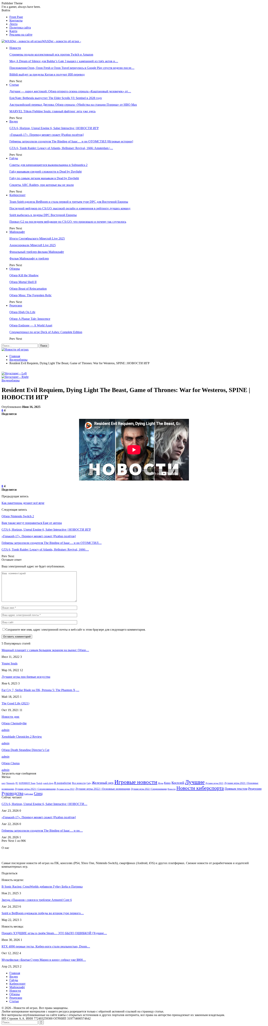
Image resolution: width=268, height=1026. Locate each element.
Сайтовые (28, 794)
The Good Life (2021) (15, 703)
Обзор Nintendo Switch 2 (18, 516)
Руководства (12, 793)
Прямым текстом (236, 789)
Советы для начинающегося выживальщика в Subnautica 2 (48, 165)
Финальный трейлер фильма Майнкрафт (36, 251)
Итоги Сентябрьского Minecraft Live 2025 (37, 238)
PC (16, 783)
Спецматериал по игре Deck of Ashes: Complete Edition (45, 332)
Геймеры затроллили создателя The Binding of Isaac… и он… (42, 830)
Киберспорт (17, 195)
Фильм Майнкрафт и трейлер (29, 258)
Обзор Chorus (11, 763)
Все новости (79, 783)
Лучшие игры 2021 (214, 783)
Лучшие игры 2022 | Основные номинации (102, 788)
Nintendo (10, 783)
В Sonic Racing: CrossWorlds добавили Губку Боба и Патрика (42, 886)
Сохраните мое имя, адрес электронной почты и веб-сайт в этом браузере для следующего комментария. (75, 629)
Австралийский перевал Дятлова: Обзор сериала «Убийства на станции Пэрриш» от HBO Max (73, 104)
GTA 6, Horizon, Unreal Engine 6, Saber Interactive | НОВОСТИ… (44, 804)
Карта (13, 31)
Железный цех (103, 783)
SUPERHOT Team (27, 783)
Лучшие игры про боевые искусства (26, 676)
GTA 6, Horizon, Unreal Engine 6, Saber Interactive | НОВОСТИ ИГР (54, 128)
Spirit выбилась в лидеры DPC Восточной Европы (43, 215)
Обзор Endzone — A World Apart (30, 325)
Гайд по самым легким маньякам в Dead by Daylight (44, 178)
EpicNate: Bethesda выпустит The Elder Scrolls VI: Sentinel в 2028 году (55, 98)
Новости (15, 48)
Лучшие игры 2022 (66, 789)
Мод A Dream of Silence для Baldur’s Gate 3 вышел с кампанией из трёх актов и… (63, 61)
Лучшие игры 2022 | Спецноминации (149, 789)
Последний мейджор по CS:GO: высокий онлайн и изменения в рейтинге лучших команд (69, 208)
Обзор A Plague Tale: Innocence (29, 318)
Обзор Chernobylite (14, 723)
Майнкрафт (17, 232)
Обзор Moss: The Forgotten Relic (30, 295)
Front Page (16, 17)
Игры (160, 783)
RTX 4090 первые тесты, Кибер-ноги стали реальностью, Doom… (46, 946)
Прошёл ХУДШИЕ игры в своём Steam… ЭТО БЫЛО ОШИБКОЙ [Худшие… (54, 933)
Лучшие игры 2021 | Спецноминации (35, 788)
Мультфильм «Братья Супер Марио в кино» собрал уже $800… (44, 959)
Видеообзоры (11, 380)
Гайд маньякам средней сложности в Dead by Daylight (45, 171)
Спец (38, 793)
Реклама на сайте (20, 34)
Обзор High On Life (22, 312)
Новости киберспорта (200, 788)
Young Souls (9, 663)
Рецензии (15, 305)
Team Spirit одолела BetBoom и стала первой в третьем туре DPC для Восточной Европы (68, 201)
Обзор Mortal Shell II (22, 282)
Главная (14, 973)
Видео (13, 121)
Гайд (89, 783)
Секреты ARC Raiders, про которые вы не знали (41, 185)
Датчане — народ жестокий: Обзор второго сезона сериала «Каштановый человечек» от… (70, 91)
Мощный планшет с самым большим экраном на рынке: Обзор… (45, 650)
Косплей (177, 783)
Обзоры (14, 268)
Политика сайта (20, 27)
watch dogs (48, 783)
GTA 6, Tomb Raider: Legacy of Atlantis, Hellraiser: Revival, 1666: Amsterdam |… (61, 148)
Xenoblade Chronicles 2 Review (22, 736)
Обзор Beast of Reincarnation (28, 288)
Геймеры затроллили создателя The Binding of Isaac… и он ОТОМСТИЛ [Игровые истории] (71, 141)
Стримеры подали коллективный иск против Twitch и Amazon (51, 54)
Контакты (16, 20)
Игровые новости (135, 782)
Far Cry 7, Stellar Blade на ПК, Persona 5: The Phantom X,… (40, 690)
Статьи (14, 84)
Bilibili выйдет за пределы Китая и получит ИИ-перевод (47, 74)
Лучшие (195, 782)
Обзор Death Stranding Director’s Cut (25, 750)
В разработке (62, 782)
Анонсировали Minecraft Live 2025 (32, 245)
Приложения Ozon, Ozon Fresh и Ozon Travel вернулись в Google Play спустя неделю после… (71, 67)
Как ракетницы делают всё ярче (23, 503)
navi (3, 783)
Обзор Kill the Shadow (24, 275)
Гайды (13, 158)
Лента (13, 24)
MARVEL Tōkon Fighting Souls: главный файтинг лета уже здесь (52, 111)
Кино (167, 782)
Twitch (39, 783)
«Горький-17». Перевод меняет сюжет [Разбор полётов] (46, 134)
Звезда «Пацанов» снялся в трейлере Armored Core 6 (37, 900)
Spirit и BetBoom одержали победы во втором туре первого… (43, 913)
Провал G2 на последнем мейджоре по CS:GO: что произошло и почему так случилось (67, 221)
